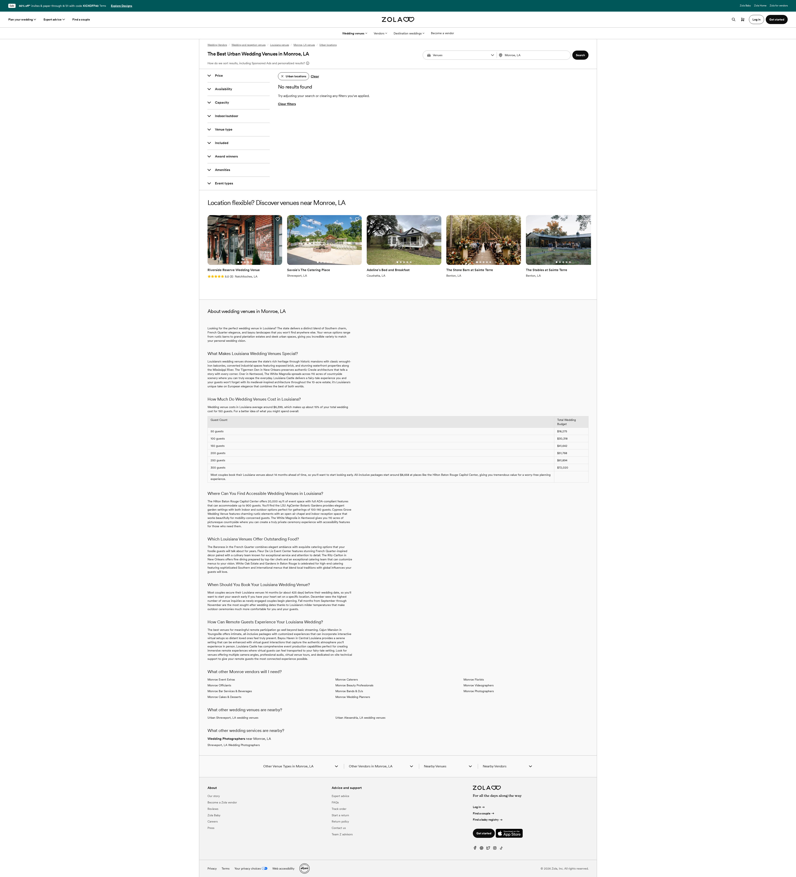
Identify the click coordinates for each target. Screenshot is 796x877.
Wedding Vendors (217, 45)
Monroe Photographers (479, 691)
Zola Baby (745, 5)
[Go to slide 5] (251, 262)
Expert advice (53, 19)
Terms (103, 5)
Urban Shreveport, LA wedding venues (232, 717)
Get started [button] (776, 19)
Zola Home (760, 5)
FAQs (335, 802)
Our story (213, 796)
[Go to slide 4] (248, 262)
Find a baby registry (486, 819)
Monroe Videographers (479, 685)
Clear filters (287, 104)
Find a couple (81, 19)
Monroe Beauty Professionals (354, 685)
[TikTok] (501, 849)
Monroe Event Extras (221, 679)
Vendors (379, 33)
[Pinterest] (481, 849)
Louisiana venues (279, 45)
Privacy (212, 868)
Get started (483, 833)
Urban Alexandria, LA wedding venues (360, 717)
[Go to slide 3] (244, 262)
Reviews (212, 808)
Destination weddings (408, 33)
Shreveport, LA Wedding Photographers (233, 745)
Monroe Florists (474, 679)
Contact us (339, 828)
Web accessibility (283, 868)
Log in (477, 807)
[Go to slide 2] (241, 262)
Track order (339, 808)
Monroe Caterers (346, 679)
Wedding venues (353, 33)
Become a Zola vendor (222, 802)
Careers (212, 821)
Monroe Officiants (219, 685)
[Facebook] (475, 849)
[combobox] (534, 55)
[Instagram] (495, 849)
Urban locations (328, 45)
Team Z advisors (342, 834)
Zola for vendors (779, 5)
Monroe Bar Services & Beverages (229, 691)
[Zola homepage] (398, 19)
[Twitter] (488, 849)
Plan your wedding (20, 19)
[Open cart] (742, 19)
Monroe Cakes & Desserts (224, 697)
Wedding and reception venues (249, 45)
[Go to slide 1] (238, 262)
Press (210, 828)
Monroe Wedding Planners (352, 697)
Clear (315, 76)
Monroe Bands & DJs (349, 691)
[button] (492, 55)
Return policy (340, 821)
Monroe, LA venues (304, 45)
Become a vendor (442, 33)
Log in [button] (756, 19)
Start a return (340, 815)
